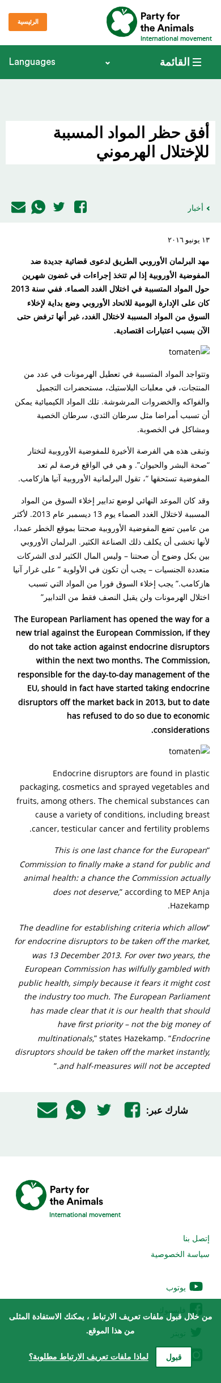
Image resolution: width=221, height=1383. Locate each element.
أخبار (195, 207)
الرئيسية (28, 22)
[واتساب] (38, 208)
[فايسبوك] (80, 208)
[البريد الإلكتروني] (18, 208)
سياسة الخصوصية (180, 1254)
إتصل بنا (196, 1238)
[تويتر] (59, 208)
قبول (174, 1358)
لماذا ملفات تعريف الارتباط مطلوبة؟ (88, 1356)
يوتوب (177, 1287)
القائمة (175, 62)
